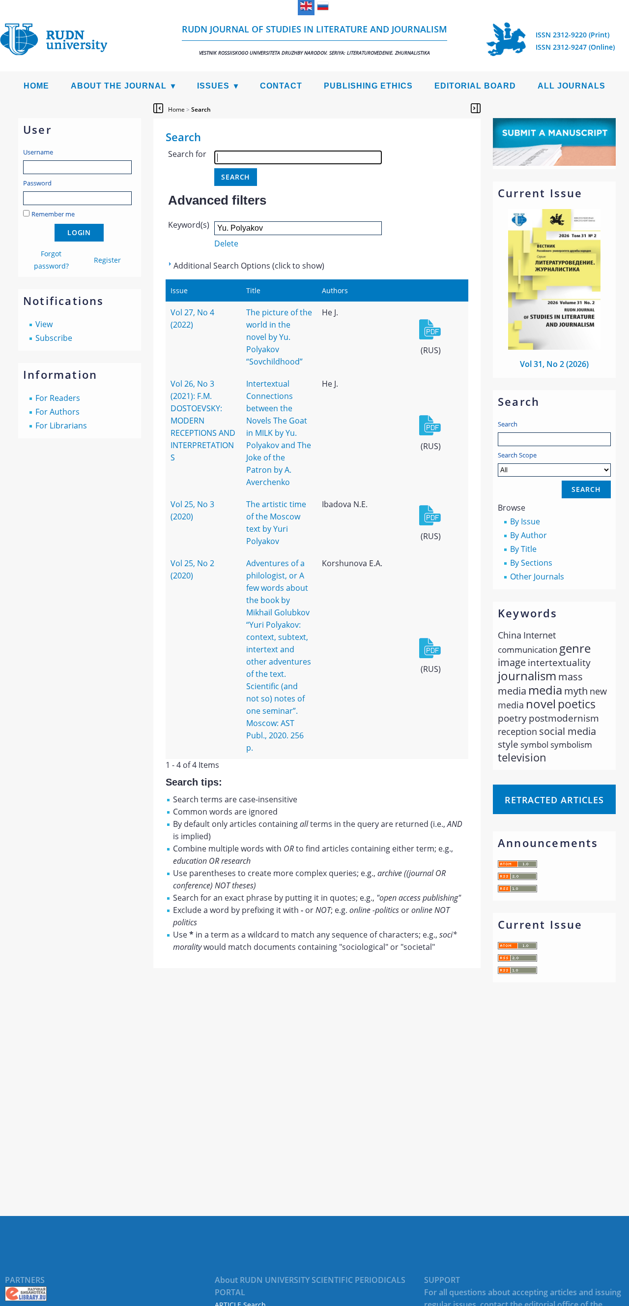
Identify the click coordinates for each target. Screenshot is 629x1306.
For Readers (57, 398)
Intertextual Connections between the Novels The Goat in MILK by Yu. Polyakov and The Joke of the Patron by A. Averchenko (278, 432)
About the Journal (119, 86)
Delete (226, 243)
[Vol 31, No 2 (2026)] (554, 346)
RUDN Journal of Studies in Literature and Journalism (314, 39)
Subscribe (53, 338)
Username (38, 152)
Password (37, 183)
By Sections (531, 562)
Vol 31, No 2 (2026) (554, 364)
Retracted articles (554, 800)
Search (507, 424)
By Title (523, 549)
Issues (213, 86)
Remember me (53, 214)
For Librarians (61, 425)
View (44, 324)
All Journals (571, 86)
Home (36, 86)
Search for (187, 154)
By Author (528, 535)
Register (107, 260)
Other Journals (537, 576)
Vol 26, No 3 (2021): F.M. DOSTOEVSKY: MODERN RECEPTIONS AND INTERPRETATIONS (203, 420)
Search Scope (517, 455)
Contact (281, 86)
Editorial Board (475, 86)
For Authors (57, 411)
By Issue (525, 521)
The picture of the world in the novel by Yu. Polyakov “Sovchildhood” (279, 337)
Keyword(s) (188, 224)
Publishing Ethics (368, 86)
